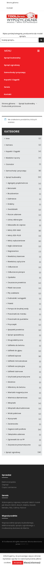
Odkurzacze (13, 267)
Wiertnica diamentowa (17, 397)
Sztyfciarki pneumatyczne (19, 377)
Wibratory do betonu (16, 387)
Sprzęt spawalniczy (16, 335)
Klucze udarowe (14, 214)
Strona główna (8, 103)
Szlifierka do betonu (16, 345)
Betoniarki (12, 188)
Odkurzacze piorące (16, 272)
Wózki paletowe (14, 413)
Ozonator (10, 164)
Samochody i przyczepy (16, 171)
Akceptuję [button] (18, 562)
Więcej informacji (32, 562)
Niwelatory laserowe (16, 256)
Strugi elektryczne (15, 340)
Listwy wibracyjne (15, 219)
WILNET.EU (24, 544)
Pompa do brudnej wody (18, 308)
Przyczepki (12, 324)
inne (8, 138)
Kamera (9, 145)
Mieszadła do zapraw (16, 225)
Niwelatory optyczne (16, 261)
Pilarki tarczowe (14, 288)
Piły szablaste (13, 293)
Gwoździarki (12, 209)
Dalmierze (12, 199)
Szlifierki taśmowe (15, 371)
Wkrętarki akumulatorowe (19, 408)
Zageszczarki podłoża (17, 429)
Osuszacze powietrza (17, 282)
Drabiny (11, 204)
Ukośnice (11, 382)
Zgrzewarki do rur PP (16, 439)
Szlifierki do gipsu (15, 350)
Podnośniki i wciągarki (17, 298)
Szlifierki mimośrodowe (17, 361)
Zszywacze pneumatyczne (19, 445)
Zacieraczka (13, 424)
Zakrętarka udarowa (16, 434)
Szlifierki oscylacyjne (16, 366)
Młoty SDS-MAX (14, 230)
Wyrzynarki (12, 418)
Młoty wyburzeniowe (16, 240)
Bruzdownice (13, 193)
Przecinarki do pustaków (18, 319)
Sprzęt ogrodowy (13, 452)
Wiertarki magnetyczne (18, 392)
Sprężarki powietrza (16, 329)
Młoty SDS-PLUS (14, 235)
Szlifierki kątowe (14, 356)
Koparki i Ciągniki (13, 151)
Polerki (10, 303)
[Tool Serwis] (22, 17)
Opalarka (11, 277)
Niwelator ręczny (13, 158)
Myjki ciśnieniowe (15, 246)
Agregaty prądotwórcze (18, 183)
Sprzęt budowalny (27, 103)
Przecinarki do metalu (17, 314)
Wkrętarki (12, 403)
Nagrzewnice (13, 251)
